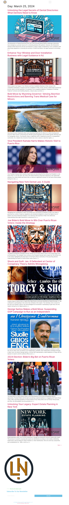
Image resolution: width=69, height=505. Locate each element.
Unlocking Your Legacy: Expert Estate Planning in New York (33, 405)
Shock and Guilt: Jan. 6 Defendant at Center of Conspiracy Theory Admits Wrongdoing (31, 262)
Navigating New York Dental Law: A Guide (29, 182)
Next (59, 445)
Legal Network (27, 503)
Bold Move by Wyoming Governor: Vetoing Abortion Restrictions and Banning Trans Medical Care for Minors (34, 96)
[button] (50, 2)
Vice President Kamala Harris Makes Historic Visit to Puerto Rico (34, 142)
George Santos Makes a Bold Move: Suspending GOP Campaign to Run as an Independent (32, 310)
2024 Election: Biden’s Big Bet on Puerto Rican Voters (31, 358)
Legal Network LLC (28, 502)
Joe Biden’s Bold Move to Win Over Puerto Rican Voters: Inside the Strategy (32, 221)
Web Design (22, 503)
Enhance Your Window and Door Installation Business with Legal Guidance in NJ (30, 54)
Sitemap (18, 503)
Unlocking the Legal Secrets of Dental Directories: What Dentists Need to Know (33, 11)
